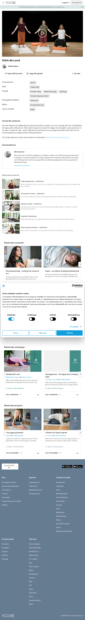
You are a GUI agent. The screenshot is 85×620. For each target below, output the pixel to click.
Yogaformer (33, 486)
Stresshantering (62, 497)
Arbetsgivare (33, 574)
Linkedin (5, 555)
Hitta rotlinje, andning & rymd (57, 137)
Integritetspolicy (35, 600)
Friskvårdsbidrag (35, 548)
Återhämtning (61, 516)
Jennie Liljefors (61, 435)
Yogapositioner (34, 482)
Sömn (58, 490)
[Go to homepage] (10, 2)
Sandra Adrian (65, 379)
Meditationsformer (35, 490)
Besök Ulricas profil (21, 165)
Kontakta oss (33, 551)
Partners (32, 578)
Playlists (5, 505)
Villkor (31, 604)
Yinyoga (59, 505)
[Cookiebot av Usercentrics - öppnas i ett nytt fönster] (73, 285)
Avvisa (15, 333)
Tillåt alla (69, 333)
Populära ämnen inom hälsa (11, 501)
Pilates (58, 520)
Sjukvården (33, 593)
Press (31, 596)
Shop (31, 563)
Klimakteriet (60, 482)
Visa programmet (12, 453)
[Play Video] (42, 33)
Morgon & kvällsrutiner (64, 531)
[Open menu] (3, 2)
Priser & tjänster (35, 544)
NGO (30, 581)
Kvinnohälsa (60, 501)
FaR (30, 585)
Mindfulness (60, 512)
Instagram (5, 548)
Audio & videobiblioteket (10, 486)
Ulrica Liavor (27, 377)
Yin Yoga (48, 435)
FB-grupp (5, 559)
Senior (58, 527)
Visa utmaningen (12, 394)
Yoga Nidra (60, 486)
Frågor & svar (33, 555)
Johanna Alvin (18, 435)
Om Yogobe (33, 559)
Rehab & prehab (61, 494)
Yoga (7, 435)
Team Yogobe (34, 566)
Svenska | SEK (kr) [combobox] (9, 466)
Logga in (65, 3)
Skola (31, 589)
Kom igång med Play (9, 482)
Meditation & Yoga (12, 377)
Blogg (31, 570)
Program (5, 494)
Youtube (5, 551)
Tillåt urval (42, 333)
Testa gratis (76, 3)
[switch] (32, 319)
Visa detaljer (74, 326)
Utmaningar (6, 497)
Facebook (5, 544)
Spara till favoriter (15, 74)
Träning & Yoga (50, 379)
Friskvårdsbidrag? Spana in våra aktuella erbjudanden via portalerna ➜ (41, 7)
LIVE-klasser (6, 490)
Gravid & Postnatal (62, 524)
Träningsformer (34, 494)
